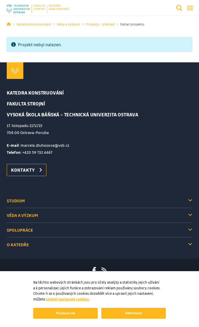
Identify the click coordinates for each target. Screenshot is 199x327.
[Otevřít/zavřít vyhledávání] (179, 9)
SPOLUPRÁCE (20, 230)
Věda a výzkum (68, 24)
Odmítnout (133, 313)
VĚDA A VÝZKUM (22, 215)
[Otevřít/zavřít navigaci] (190, 8)
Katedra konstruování (34, 24)
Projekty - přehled (100, 24)
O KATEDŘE (18, 244)
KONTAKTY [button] (23, 170)
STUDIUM (16, 200)
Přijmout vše (65, 313)
